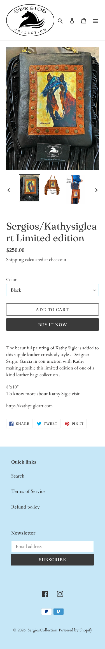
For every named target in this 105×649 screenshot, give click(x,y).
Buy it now (52, 324)
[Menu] (95, 20)
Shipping (15, 260)
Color (11, 279)
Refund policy (25, 507)
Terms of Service (28, 491)
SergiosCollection (42, 630)
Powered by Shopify (75, 630)
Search (17, 476)
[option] (29, 188)
